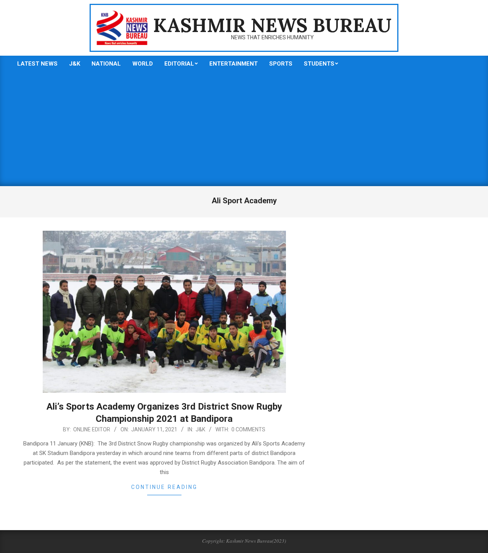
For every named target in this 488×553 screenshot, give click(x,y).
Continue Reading (164, 487)
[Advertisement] (244, 129)
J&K (200, 429)
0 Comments (248, 429)
